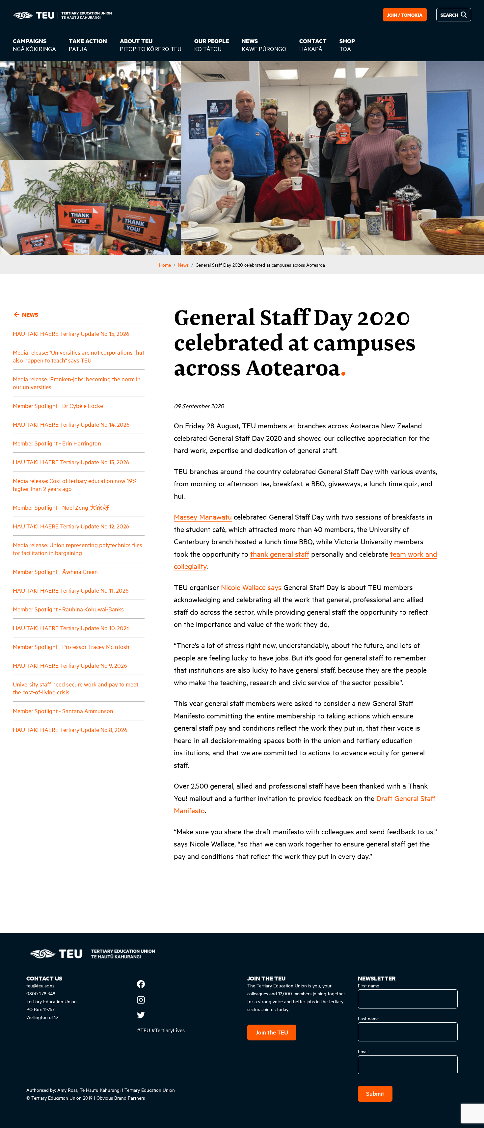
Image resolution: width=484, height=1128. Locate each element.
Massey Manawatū (203, 516)
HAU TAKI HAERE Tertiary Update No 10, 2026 (71, 627)
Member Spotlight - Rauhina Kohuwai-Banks (68, 609)
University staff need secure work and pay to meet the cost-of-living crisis (75, 688)
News (183, 264)
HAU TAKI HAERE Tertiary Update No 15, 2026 (71, 333)
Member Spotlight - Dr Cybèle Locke (58, 405)
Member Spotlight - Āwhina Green (55, 571)
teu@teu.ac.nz (40, 985)
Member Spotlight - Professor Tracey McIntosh (71, 646)
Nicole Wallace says (251, 587)
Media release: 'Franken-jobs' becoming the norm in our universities (77, 382)
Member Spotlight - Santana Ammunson (63, 710)
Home (165, 264)
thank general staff (279, 553)
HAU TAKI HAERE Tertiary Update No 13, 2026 (71, 462)
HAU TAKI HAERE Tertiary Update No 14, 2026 (71, 424)
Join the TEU (271, 1032)
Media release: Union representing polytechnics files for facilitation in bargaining (77, 548)
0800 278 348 (40, 993)
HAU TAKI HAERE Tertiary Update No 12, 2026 (71, 526)
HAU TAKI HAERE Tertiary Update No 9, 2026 (70, 665)
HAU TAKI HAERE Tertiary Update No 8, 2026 (70, 729)
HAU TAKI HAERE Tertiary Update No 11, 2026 (71, 590)
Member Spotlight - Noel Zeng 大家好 (61, 507)
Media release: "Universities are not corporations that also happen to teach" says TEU (78, 356)
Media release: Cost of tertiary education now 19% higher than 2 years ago (75, 484)
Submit (375, 1093)
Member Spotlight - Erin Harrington (57, 443)
